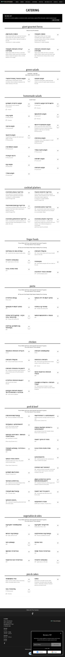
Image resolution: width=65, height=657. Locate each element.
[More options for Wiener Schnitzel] (28, 481)
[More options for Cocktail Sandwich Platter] (28, 219)
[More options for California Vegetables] (57, 534)
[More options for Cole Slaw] (28, 116)
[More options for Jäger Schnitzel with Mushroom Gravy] (57, 479)
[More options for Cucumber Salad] (28, 147)
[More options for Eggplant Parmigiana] (28, 525)
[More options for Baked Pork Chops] (28, 459)
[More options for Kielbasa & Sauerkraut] (28, 425)
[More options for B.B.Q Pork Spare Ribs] (57, 448)
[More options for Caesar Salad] (57, 79)
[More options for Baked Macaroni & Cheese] (57, 316)
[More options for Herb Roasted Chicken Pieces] (57, 372)
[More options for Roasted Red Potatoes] (28, 560)
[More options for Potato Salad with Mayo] (57, 104)
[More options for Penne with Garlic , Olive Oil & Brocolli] (28, 316)
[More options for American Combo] (28, 34)
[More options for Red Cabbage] (28, 543)
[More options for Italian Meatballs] (28, 492)
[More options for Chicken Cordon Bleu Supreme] (57, 49)
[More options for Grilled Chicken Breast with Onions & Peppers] (28, 391)
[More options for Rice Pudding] (28, 589)
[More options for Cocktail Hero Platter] (57, 207)
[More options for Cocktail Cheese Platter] (28, 192)
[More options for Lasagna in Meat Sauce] (28, 307)
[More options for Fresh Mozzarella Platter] (28, 206)
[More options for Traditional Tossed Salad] (28, 79)
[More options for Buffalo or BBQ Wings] (28, 251)
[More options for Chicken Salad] (57, 168)
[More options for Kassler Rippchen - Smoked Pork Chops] (28, 435)
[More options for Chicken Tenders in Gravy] (28, 369)
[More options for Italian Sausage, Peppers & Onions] (28, 448)
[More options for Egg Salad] (28, 165)
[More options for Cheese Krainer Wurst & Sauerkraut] (57, 428)
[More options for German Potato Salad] (28, 104)
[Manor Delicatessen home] (6, 2)
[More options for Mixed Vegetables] (28, 534)
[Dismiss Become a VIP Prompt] (60, 633)
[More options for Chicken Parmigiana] (57, 351)
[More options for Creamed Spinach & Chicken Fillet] (57, 383)
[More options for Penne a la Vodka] (57, 307)
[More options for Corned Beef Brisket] (57, 468)
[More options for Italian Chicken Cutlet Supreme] (28, 49)
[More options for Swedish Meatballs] (28, 416)
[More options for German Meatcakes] (28, 472)
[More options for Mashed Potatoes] (28, 551)
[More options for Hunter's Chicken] (57, 360)
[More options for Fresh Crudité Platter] (57, 192)
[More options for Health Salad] (28, 135)
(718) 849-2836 (7, 626)
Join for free (55, 20)
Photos (41, 1)
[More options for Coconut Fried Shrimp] (57, 272)
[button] (61, 2)
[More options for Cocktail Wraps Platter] (57, 219)
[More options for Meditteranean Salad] (57, 125)
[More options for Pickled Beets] (28, 156)
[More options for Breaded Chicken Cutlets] (28, 351)
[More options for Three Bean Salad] (57, 150)
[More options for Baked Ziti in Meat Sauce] (57, 298)
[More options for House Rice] (57, 543)
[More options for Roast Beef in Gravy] (57, 492)
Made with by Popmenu (20, 610)
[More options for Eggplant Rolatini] (57, 525)
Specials (28, 1)
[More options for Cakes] (57, 579)
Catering (34, 1)
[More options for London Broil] (28, 500)
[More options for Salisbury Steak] (57, 502)
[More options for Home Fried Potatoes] (57, 551)
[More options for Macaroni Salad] (57, 114)
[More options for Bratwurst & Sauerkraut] (57, 416)
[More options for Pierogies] (57, 262)
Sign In (55, 1)
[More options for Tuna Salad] (28, 174)
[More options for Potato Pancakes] (28, 260)
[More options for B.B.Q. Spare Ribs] (28, 269)
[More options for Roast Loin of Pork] (57, 440)
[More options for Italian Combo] (57, 34)
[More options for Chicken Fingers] (57, 251)
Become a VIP (48, 1)
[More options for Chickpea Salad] (57, 138)
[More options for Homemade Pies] (28, 579)
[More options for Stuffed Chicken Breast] (28, 381)
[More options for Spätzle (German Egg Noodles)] (28, 326)
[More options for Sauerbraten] (57, 457)
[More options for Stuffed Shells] (28, 298)
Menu (17, 1)
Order (22, 1)
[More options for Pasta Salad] (28, 126)
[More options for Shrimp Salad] (57, 159)
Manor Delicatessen (55, 621)
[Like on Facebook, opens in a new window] (32, 614)
